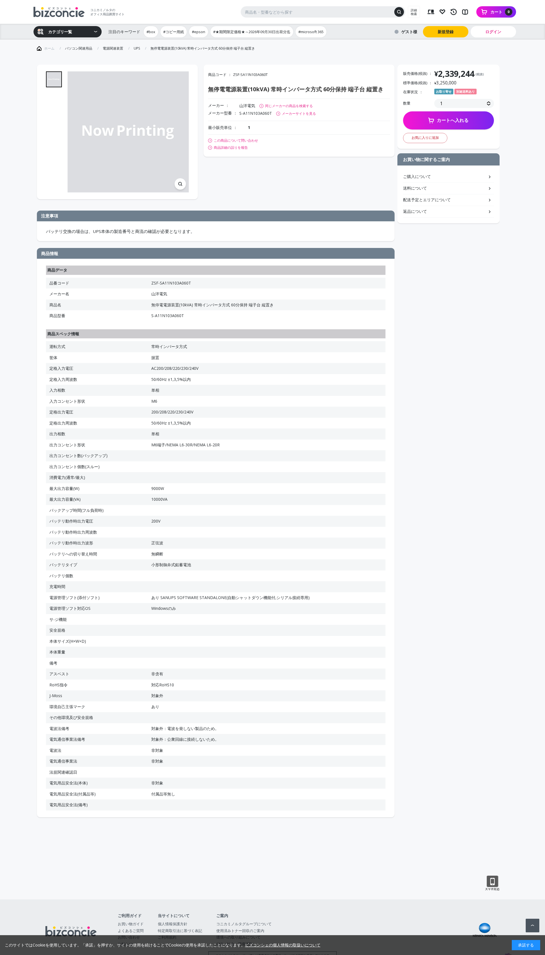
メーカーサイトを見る (299, 113)
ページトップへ (532, 925)
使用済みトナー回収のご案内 (240, 930)
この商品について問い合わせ (236, 140)
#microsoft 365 (311, 31)
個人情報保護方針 (172, 923)
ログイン (493, 31)
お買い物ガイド (131, 923)
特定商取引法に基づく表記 (180, 930)
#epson (198, 31)
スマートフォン (492, 883)
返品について (415, 211)
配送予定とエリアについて (427, 199)
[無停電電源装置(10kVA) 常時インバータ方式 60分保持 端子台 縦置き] (128, 131)
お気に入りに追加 (425, 137)
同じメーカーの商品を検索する (289, 105)
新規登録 (446, 31)
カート (500, 11)
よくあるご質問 (131, 930)
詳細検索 (414, 12)
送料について (415, 188)
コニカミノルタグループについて (244, 923)
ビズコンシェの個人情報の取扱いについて (282, 945)
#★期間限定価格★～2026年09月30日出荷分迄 (251, 31)
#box (150, 31)
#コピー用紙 (173, 31)
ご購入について (417, 176)
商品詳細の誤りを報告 (231, 147)
